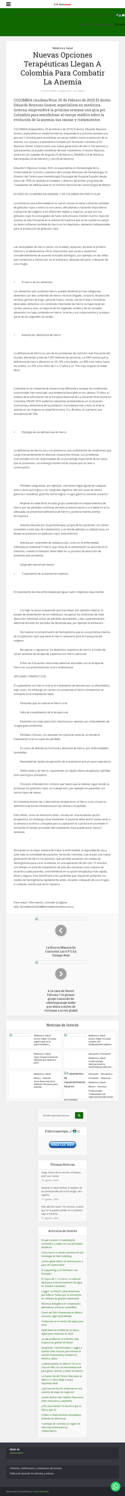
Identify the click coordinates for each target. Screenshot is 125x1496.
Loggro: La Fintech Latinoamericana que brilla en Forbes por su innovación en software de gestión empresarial (61, 1295)
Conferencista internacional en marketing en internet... (101, 1064)
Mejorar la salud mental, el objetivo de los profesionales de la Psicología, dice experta (61, 1191)
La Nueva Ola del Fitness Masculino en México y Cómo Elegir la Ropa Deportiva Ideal (61, 1380)
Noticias (47, 1078)
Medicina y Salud (62, 48)
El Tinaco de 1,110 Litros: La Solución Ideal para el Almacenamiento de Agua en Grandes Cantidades (61, 1282)
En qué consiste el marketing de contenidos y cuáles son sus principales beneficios (62, 1244)
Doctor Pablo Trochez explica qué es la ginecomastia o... (45, 1041)
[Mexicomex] (62, 3)
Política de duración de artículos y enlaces (32, 1473)
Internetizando (41, 1491)
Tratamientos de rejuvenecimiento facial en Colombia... (88, 1097)
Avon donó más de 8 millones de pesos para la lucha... (46, 1084)
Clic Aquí (120, 24)
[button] (115, 1486)
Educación (94, 1073)
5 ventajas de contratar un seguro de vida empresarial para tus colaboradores (60, 1427)
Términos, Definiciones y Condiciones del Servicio (36, 1468)
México (37, 1078)
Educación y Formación (100, 1053)
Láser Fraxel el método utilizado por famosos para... (46, 1060)
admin (81, 90)
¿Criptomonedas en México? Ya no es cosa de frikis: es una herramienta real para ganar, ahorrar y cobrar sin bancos (62, 1367)
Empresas (106, 1078)
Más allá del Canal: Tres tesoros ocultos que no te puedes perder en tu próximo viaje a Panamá (62, 1210)
